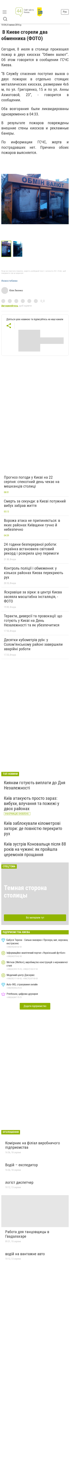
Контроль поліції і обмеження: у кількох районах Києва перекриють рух (33, 572)
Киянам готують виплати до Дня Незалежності (34, 785)
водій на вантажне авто (25, 1254)
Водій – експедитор (21, 1165)
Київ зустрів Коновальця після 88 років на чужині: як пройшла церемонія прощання (35, 849)
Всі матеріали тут (35, 917)
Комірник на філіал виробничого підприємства (32, 1145)
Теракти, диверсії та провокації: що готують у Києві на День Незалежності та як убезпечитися (33, 620)
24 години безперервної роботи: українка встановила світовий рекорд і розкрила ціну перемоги (31, 549)
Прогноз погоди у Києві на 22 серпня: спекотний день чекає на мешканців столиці (31, 482)
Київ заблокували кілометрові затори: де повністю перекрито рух (33, 828)
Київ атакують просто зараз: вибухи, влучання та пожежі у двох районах (31, 803)
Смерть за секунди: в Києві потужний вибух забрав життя (35, 503)
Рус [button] (65, 11)
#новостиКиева (9, 280)
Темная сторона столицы (25, 891)
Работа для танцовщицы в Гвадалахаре (27, 1234)
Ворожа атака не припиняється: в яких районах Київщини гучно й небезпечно (32, 525)
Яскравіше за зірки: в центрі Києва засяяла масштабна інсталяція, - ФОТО (33, 596)
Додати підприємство (35, 1006)
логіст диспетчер (19, 1182)
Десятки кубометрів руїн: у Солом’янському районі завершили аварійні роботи (33, 644)
